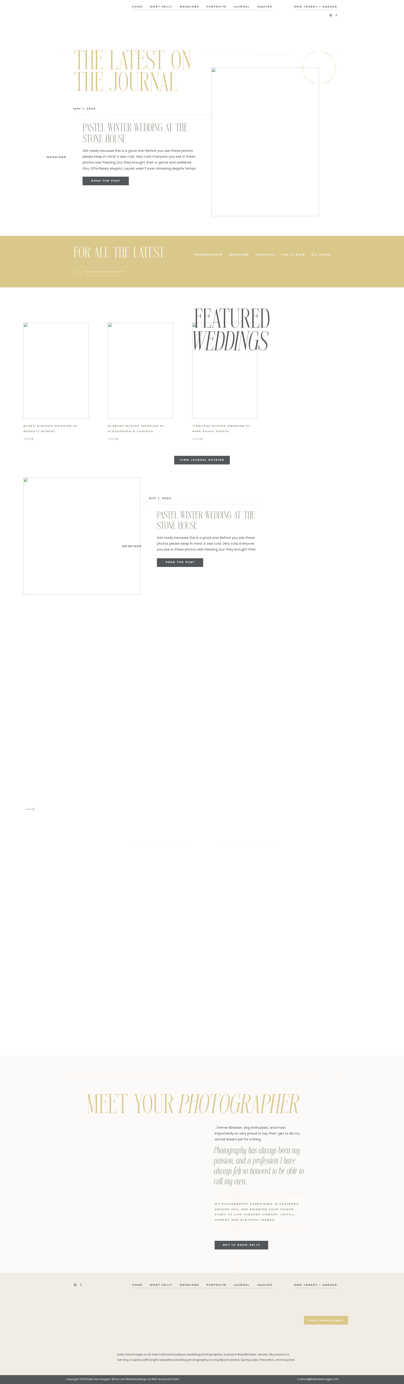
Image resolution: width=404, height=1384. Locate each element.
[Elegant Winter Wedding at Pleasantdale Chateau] (112, 439)
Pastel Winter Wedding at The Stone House (135, 133)
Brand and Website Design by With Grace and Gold (145, 1379)
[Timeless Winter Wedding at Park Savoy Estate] (197, 439)
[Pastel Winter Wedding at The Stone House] (265, 142)
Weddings (56, 157)
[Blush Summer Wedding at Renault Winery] (28, 439)
